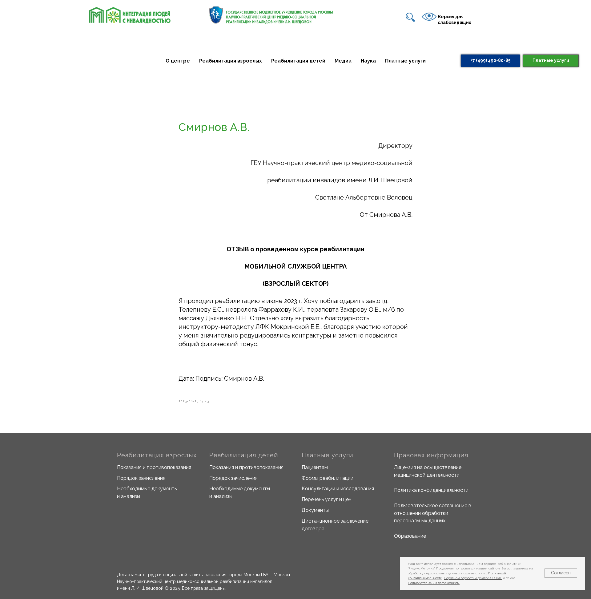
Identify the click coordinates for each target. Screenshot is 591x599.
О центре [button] (178, 61)
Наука (368, 61)
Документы (315, 510)
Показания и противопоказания (154, 467)
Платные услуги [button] (405, 61)
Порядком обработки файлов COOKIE (473, 578)
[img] (410, 17)
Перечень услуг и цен (327, 499)
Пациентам (315, 467)
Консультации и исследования (338, 489)
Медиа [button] (343, 61)
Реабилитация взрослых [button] (230, 61)
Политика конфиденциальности (431, 490)
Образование (410, 536)
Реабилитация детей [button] (298, 61)
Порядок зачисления (141, 478)
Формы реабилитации (327, 478)
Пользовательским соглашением (434, 583)
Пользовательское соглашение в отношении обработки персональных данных (432, 513)
